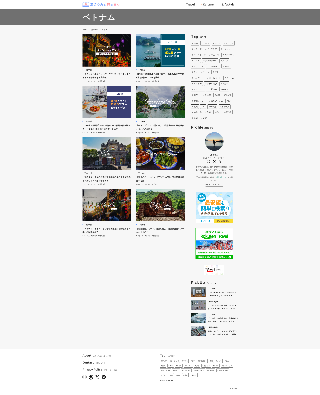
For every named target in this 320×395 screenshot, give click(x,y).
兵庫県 (208, 95)
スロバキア (214, 66)
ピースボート (215, 77)
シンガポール (211, 60)
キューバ (215, 54)
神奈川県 (198, 112)
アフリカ (230, 43)
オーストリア (200, 54)
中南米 (225, 89)
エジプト (226, 49)
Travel (88, 70)
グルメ (155, 184)
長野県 (228, 112)
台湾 (218, 95)
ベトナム (87, 81)
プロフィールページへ (213, 185)
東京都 (213, 106)
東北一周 (225, 106)
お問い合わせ (221, 177)
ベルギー (198, 83)
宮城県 (228, 95)
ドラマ (217, 72)
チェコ (206, 72)
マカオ (225, 83)
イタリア (198, 49)
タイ (196, 72)
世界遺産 (102, 81)
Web (196, 43)
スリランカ (199, 66)
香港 (205, 118)
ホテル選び (212, 83)
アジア (94, 81)
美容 (209, 112)
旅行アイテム (217, 100)
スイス (225, 60)
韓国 (196, 118)
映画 (196, 106)
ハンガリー (199, 77)
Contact (93, 362)
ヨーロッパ (199, 89)
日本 (230, 100)
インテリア (212, 49)
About (96, 355)
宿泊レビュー (200, 100)
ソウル (227, 66)
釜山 (218, 112)
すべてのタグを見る (167, 380)
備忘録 (197, 95)
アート (206, 43)
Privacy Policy (100, 369)
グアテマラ (229, 54)
